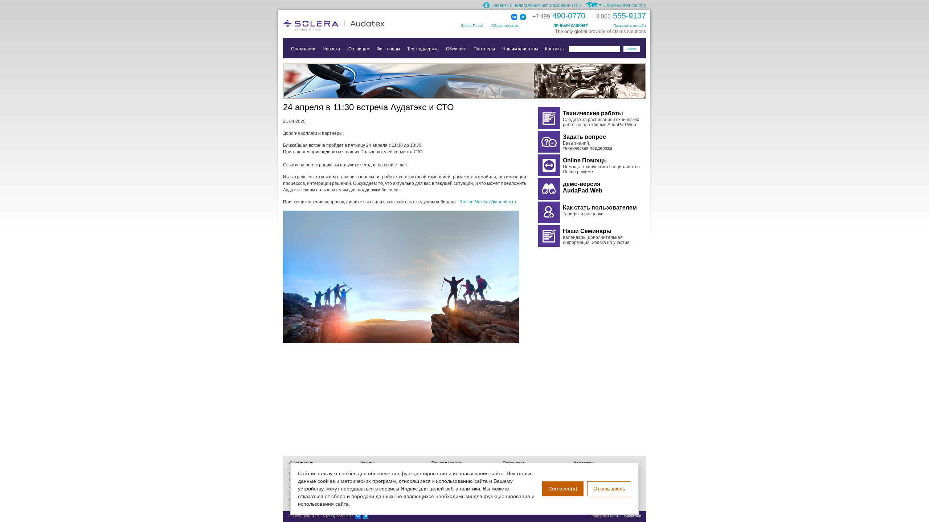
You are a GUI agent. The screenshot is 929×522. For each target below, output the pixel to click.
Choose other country (624, 5)
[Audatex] (355, 25)
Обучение (456, 48)
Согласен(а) (562, 489)
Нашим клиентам (520, 48)
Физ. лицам (388, 48)
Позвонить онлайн (629, 26)
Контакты (555, 48)
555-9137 (621, 15)
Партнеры (484, 48)
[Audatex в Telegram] (523, 17)
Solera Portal (472, 26)
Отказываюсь (609, 489)
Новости (331, 48)
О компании (303, 48)
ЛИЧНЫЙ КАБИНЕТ (570, 26)
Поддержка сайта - (615, 516)
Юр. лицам (358, 48)
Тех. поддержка (423, 48)
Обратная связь (505, 26)
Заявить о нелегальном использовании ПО (536, 5)
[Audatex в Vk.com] (514, 17)
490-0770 (558, 15)
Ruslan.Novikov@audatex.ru (487, 201)
